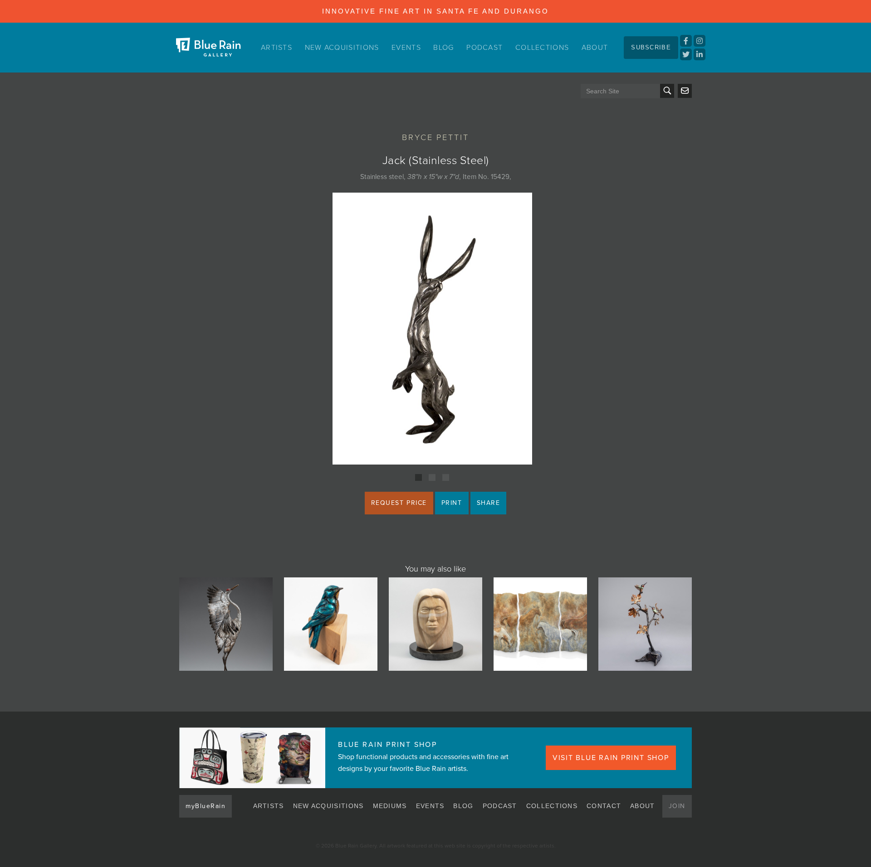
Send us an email (685, 91)
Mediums (390, 805)
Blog (443, 47)
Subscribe (651, 47)
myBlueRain (205, 806)
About (595, 47)
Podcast (484, 47)
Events (406, 47)
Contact (604, 805)
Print (451, 503)
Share (488, 503)
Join (677, 806)
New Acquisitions (342, 47)
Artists (276, 47)
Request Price (399, 503)
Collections (542, 47)
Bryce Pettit (435, 137)
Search (667, 91)
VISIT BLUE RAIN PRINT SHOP (611, 757)
